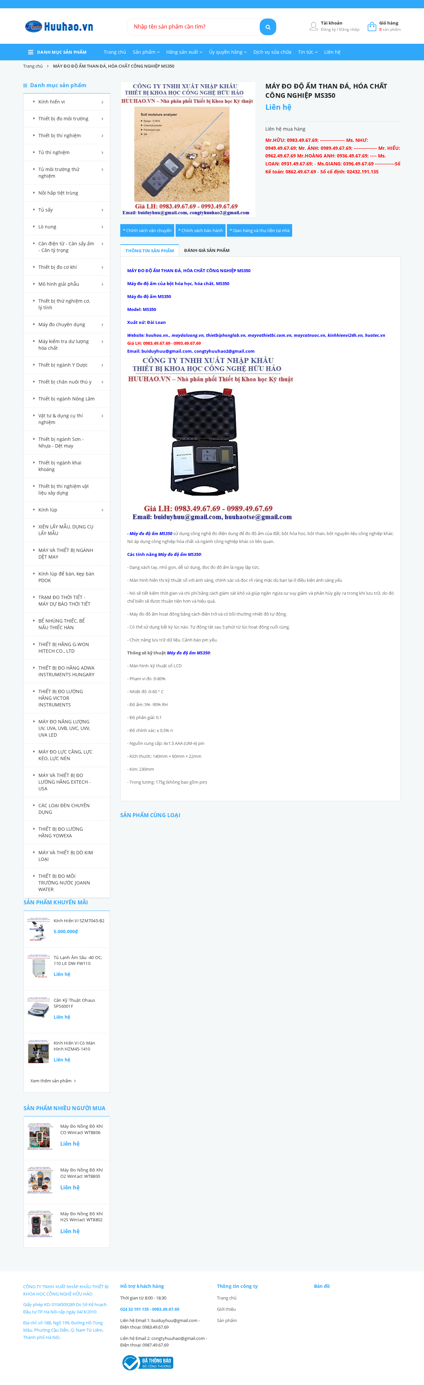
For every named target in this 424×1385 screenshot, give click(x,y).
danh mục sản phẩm (62, 52)
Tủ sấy (45, 210)
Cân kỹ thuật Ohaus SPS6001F (74, 1003)
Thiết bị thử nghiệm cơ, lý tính (64, 304)
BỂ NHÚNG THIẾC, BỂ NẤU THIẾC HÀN (61, 624)
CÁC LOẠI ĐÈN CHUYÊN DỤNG (64, 808)
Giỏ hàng (388, 23)
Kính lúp (47, 510)
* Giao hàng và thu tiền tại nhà (260, 230)
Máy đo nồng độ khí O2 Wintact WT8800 (81, 1173)
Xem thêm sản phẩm (51, 1081)
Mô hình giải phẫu (58, 284)
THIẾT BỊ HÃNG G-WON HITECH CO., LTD (63, 647)
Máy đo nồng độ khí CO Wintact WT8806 (81, 1129)
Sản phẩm (145, 52)
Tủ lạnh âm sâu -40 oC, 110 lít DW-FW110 (78, 960)
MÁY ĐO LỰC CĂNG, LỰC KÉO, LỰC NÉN (65, 755)
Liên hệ (332, 52)
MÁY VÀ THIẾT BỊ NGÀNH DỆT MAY (65, 553)
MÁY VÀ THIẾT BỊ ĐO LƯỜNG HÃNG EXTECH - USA (64, 782)
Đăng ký (329, 29)
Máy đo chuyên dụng (61, 324)
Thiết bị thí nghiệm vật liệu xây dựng (63, 489)
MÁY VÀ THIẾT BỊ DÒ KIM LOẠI (65, 855)
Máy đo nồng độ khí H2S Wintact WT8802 (81, 1217)
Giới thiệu (226, 1309)
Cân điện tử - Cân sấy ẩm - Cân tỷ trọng (66, 246)
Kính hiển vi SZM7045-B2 (79, 921)
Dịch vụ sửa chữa (272, 52)
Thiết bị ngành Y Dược (63, 365)
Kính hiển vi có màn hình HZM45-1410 (74, 1046)
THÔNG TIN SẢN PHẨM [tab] (150, 251)
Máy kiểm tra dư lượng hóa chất (63, 344)
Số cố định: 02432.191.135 (349, 171)
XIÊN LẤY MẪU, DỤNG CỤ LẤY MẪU (65, 529)
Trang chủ (115, 52)
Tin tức (306, 52)
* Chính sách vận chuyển (147, 230)
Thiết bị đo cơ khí (57, 267)
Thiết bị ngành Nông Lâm (66, 398)
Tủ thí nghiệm (54, 152)
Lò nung (47, 226)
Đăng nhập (349, 29)
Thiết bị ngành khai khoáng (59, 465)
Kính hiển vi (51, 101)
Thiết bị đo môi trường (63, 118)
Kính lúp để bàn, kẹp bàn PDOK (66, 577)
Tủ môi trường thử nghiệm (58, 172)
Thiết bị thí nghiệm (59, 135)
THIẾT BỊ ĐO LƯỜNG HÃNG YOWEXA (60, 832)
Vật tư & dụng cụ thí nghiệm (60, 418)
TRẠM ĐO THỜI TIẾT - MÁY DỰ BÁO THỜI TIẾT (64, 600)
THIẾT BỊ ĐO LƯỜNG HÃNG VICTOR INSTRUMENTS (60, 698)
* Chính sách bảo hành (200, 230)
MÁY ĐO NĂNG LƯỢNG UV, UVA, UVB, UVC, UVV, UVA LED (64, 728)
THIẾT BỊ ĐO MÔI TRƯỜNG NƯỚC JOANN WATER (64, 882)
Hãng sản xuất (182, 52)
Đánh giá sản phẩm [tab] (207, 250)
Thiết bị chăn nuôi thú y (64, 382)
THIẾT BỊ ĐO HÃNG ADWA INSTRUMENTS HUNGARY (66, 671)
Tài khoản (332, 23)
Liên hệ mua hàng (285, 129)
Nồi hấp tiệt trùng (58, 193)
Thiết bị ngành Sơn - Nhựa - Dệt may (61, 442)
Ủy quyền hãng (226, 52)
